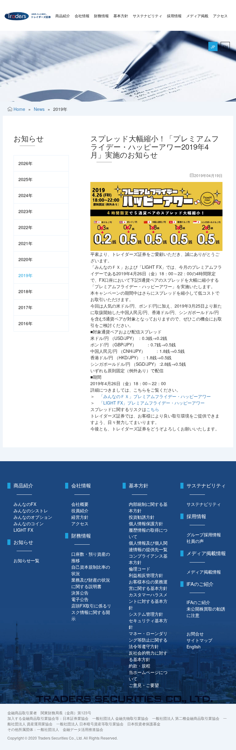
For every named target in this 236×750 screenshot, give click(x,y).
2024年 (25, 195)
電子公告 (79, 599)
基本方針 (120, 15)
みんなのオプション (33, 517)
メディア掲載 (197, 15)
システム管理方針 (146, 614)
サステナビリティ (147, 15)
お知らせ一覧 (26, 560)
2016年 (25, 323)
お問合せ (195, 634)
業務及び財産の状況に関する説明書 (90, 583)
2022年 (25, 227)
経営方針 (79, 517)
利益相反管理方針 (146, 575)
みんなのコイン (29, 523)
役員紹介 (79, 510)
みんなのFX (25, 504)
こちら (152, 409)
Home (19, 109)
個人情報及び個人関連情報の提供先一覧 (148, 546)
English (194, 646)
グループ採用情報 (204, 534)
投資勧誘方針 (142, 517)
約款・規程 (139, 666)
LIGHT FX (23, 530)
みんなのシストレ (31, 510)
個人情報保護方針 (146, 523)
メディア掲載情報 (204, 572)
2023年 (25, 211)
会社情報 (82, 15)
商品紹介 (62, 15)
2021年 (25, 243)
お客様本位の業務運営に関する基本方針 (148, 585)
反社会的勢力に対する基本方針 (148, 656)
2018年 (25, 291)
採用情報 (174, 15)
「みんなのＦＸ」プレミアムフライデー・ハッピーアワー (155, 396)
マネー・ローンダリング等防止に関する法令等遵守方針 (148, 639)
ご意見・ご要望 (144, 685)
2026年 (25, 163)
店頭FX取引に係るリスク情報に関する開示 (91, 612)
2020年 (25, 259)
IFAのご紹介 (198, 602)
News (39, 109)
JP (213, 46)
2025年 (25, 179)
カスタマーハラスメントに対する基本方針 (148, 601)
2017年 (25, 307)
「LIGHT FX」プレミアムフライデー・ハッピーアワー (152, 403)
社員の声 (195, 541)
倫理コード (139, 569)
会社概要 (79, 504)
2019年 (25, 275)
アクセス (220, 15)
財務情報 (101, 15)
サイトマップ (199, 640)
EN (225, 46)
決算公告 (79, 593)
